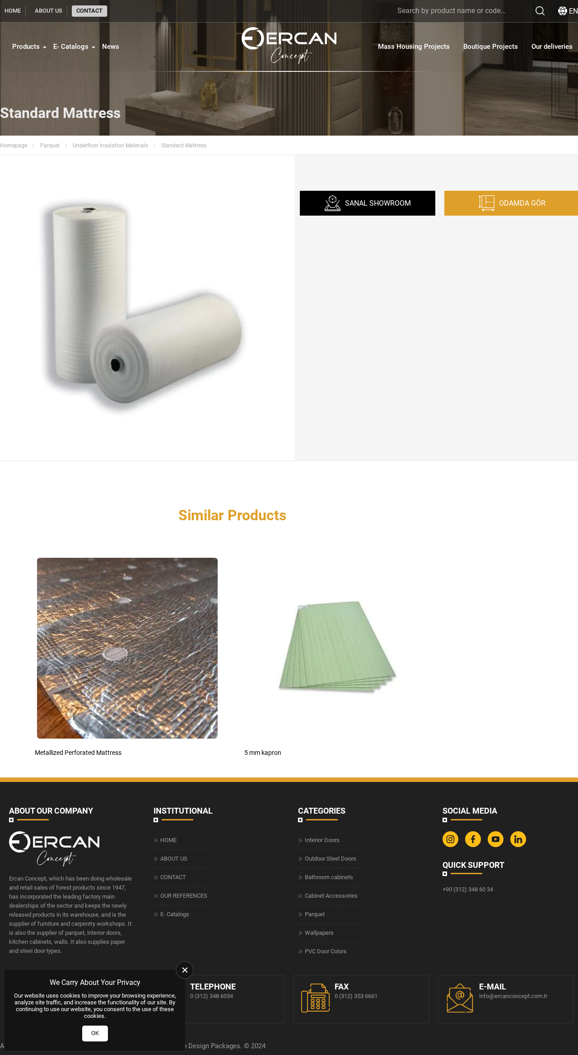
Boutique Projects (490, 46)
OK (95, 1033)
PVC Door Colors (326, 951)
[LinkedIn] (519, 845)
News (110, 46)
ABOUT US (48, 10)
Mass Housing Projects (414, 46)
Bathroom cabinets (329, 877)
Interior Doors (322, 840)
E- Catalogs (71, 46)
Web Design (191, 1046)
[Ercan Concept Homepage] (289, 47)
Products (26, 46)
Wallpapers (319, 932)
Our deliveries (552, 46)
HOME (13, 10)
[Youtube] (497, 845)
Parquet (50, 145)
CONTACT (89, 10)
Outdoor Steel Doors (330, 858)
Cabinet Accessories (331, 895)
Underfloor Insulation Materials (110, 145)
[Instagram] (452, 845)
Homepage (13, 145)
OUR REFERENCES (183, 895)
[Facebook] (474, 845)
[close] (185, 970)
